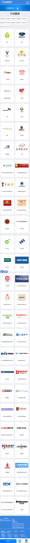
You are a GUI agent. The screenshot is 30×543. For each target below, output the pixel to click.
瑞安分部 (3, 536)
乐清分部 (9, 536)
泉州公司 (22, 534)
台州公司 (16, 534)
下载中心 (16, 531)
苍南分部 (16, 536)
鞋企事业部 (23, 536)
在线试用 (22, 531)
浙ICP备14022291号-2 (6, 532)
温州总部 (9, 534)
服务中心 (9, 531)
